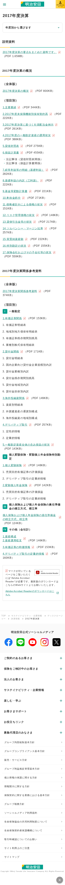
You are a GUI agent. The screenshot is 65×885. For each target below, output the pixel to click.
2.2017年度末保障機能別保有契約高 (25, 114)
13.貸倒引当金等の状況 (17, 221)
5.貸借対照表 (11, 146)
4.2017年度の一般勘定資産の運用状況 (27, 135)
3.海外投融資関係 (14, 398)
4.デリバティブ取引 (15, 424)
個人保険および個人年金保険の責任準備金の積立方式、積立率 (29, 517)
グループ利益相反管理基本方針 (22, 768)
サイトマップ (12, 857)
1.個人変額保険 (12, 465)
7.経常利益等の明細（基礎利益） (23, 169)
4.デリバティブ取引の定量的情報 (23, 553)
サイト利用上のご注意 (17, 848)
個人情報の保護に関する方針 (20, 777)
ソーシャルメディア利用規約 (20, 812)
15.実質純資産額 (13, 239)
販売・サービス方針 (15, 760)
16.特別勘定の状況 (14, 245)
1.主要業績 (9, 107)
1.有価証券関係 (12, 318)
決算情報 (15, 619)
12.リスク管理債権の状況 (19, 215)
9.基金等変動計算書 (15, 191)
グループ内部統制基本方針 (19, 742)
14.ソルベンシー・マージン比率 (23, 228)
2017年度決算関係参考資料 (20, 291)
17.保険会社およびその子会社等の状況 (27, 252)
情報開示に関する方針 (17, 786)
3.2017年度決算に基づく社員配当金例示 (28, 124)
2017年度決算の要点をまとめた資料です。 (30, 52)
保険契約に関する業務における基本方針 (27, 795)
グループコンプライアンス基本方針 (24, 751)
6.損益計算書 (11, 152)
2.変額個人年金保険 (15, 485)
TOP (3, 616)
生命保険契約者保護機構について (23, 830)
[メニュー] (4, 4)
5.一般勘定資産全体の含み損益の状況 (26, 444)
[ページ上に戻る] (59, 880)
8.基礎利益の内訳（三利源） (21, 180)
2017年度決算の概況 (16, 90)
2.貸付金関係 (11, 351)
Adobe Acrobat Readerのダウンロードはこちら (30, 593)
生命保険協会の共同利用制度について (25, 821)
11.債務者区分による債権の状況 (23, 204)
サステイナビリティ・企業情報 (26, 616)
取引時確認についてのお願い (20, 839)
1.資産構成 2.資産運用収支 (12, 538)
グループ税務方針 (14, 804)
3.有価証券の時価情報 (16, 547)
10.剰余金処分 (12, 197)
